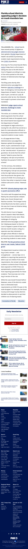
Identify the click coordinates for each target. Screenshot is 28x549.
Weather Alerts (16, 419)
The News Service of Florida (6, 22)
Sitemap (3, 431)
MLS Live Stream (16, 526)
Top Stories (3, 411)
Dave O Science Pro (17, 447)
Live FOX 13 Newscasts (15, 455)
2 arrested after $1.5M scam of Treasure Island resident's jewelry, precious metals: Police (10, 399)
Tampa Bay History (5, 465)
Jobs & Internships (17, 491)
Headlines (15, 472)
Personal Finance (5, 476)
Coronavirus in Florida (16, 22)
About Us (16, 484)
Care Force (3, 467)
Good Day (16, 434)
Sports (3, 434)
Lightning (3, 439)
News (2, 410)
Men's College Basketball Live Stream (16, 518)
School (17, 47)
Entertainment (17, 471)
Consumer (3, 418)
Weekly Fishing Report (4, 445)
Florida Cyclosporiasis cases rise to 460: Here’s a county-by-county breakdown (18, 346)
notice (3, 67)
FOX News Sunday (5, 427)
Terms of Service (15, 331)
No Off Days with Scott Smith (5, 442)
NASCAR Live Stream (17, 512)
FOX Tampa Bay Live (17, 467)
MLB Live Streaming (17, 510)
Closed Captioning (17, 494)
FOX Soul (15, 460)
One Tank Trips (4, 458)
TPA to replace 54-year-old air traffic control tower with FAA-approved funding (17, 365)
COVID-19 (7, 61)
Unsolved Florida (4, 424)
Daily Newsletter (4, 429)
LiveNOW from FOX (17, 457)
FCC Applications (16, 497)
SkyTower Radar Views (16, 412)
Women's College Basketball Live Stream (17, 522)
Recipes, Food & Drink (4, 463)
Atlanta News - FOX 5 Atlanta (6, 492)
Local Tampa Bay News (5, 414)
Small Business (4, 479)
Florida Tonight (4, 454)
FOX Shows (15, 477)
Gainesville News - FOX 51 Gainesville (5, 490)
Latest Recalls (4, 474)
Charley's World (16, 438)
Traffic (14, 436)
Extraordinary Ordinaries (16, 442)
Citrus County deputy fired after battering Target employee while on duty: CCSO (17, 352)
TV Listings (15, 489)
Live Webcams (16, 416)
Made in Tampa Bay (5, 461)
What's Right (4, 453)
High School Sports (5, 447)
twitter (11, 534)
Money (3, 471)
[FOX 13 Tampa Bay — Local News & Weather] (5, 2)
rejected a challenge (14, 87)
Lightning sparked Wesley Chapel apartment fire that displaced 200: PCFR (9, 374)
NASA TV (15, 465)
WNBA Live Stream (17, 525)
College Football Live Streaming (17, 508)
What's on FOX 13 (17, 479)
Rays (2, 438)
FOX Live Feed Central (16, 463)
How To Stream (16, 453)
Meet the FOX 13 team (16, 487)
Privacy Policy (15, 329)
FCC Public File (16, 495)
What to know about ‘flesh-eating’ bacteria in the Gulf (8, 392)
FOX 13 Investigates (5, 422)
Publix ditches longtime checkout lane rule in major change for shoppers (9, 386)
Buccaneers (3, 436)
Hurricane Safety (16, 421)
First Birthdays (16, 446)
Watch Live (21, 2)
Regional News (5, 484)
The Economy (4, 477)
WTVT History (16, 492)
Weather (15, 410)
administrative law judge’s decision (13, 52)
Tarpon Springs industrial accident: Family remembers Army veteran (18, 340)
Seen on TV (3, 426)
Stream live (3, 506)
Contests (15, 481)
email (19, 534)
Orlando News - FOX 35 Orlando (5, 487)
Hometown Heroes (17, 439)
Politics (2, 421)
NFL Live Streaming (17, 506)
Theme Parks (4, 459)
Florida (13, 54)
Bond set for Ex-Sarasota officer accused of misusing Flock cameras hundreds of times (18, 359)
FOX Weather (16, 426)
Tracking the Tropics (17, 422)
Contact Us (15, 499)
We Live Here (5, 451)
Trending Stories (16, 476)
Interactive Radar (16, 414)
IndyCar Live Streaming (15, 514)
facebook (9, 534)
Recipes (14, 444)
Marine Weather (16, 418)
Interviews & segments (4, 508)
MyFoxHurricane (16, 424)
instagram (14, 534)
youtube (16, 534)
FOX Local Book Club (17, 474)
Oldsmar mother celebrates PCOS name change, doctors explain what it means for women (10, 380)
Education (21, 301)
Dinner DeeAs (4, 456)
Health (2, 419)
